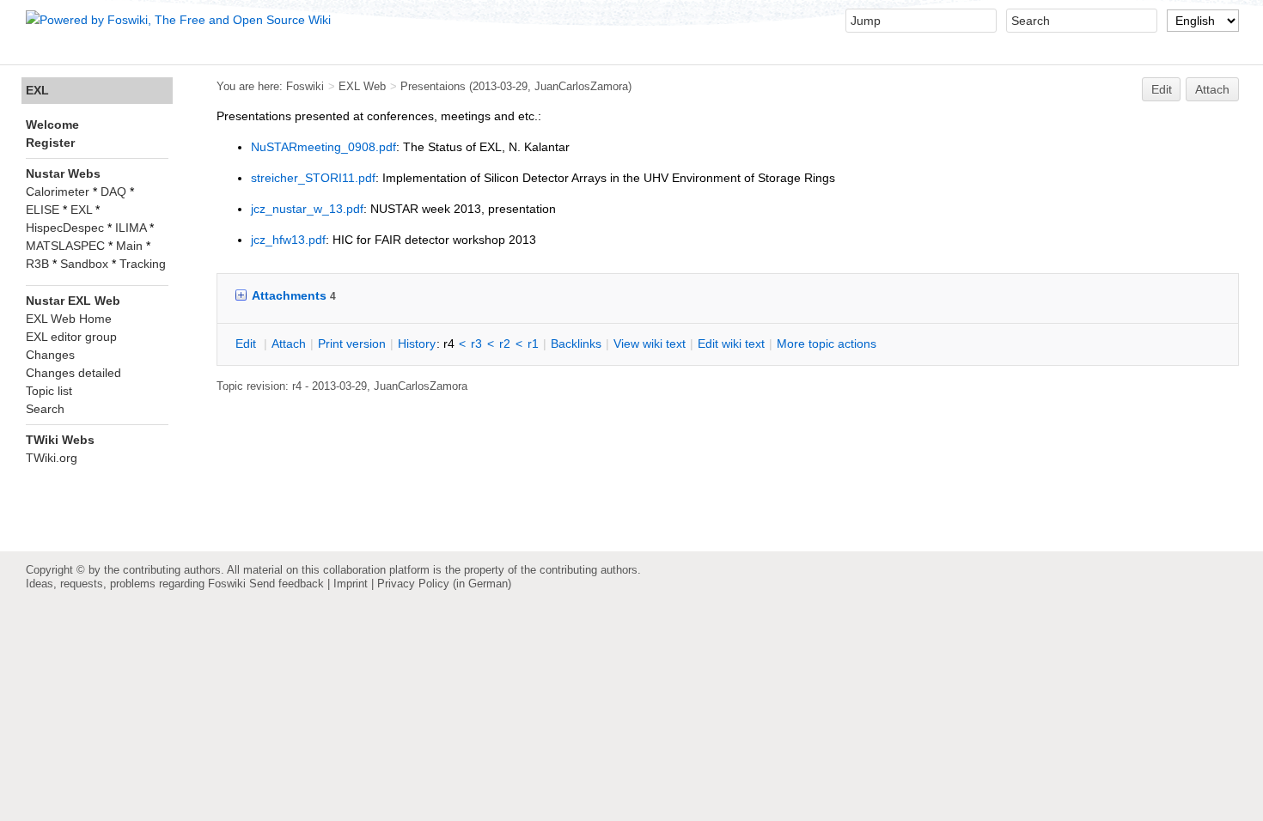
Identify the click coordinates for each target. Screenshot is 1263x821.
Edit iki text (731, 343)
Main (129, 245)
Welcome (52, 124)
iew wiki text (649, 343)
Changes (50, 355)
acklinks (576, 343)
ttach (289, 343)
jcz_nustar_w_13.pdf (307, 209)
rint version (352, 343)
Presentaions (433, 86)
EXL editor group (71, 337)
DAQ (113, 191)
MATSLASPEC (65, 245)
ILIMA (130, 227)
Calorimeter (57, 191)
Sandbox (84, 264)
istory (417, 343)
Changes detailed (73, 373)
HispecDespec (65, 227)
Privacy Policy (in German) (444, 583)
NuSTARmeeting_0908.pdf (323, 147)
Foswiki (305, 86)
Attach (1212, 89)
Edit (1161, 89)
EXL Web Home (69, 318)
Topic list (49, 391)
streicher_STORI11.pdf (313, 178)
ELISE (42, 209)
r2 (504, 343)
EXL (37, 90)
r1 (533, 343)
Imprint (350, 583)
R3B (37, 264)
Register (50, 142)
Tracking (142, 264)
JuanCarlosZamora (581, 86)
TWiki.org (51, 458)
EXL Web (362, 86)
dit (247, 343)
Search (45, 409)
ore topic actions (826, 343)
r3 (476, 343)
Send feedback (286, 583)
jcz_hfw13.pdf (288, 239)
